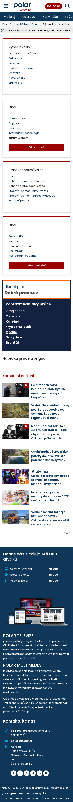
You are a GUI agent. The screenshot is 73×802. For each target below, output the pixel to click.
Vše (11, 113)
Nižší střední (16, 251)
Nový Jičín (15, 337)
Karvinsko (50, 16)
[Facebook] (13, 773)
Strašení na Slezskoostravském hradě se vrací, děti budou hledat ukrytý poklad (50, 478)
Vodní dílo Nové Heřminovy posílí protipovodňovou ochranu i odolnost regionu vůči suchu (50, 412)
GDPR (36, 798)
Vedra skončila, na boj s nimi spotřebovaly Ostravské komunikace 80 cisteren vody (50, 518)
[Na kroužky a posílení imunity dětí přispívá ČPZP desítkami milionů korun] (15, 497)
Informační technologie (24, 133)
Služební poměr (19, 200)
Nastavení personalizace (16, 798)
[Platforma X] (26, 773)
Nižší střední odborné (23, 256)
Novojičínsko (17, 78)
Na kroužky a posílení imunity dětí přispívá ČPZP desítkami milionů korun (50, 496)
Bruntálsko (15, 83)
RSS (47, 798)
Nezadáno (16, 241)
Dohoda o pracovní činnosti (27, 181)
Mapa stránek (63, 798)
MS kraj (9, 16)
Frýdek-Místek (18, 327)
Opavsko (14, 73)
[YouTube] (46, 773)
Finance (14, 128)
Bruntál (12, 342)
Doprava (14, 123)
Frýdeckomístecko (21, 68)
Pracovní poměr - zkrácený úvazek (32, 196)
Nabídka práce (27, 24)
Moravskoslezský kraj (22, 53)
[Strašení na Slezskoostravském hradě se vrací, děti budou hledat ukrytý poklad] (15, 476)
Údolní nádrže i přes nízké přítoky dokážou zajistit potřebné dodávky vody (49, 456)
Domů (6, 24)
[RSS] (39, 773)
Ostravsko (15, 58)
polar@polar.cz (22, 741)
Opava (11, 332)
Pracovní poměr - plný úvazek (28, 191)
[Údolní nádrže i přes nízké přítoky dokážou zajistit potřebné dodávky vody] (15, 456)
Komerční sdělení (18, 375)
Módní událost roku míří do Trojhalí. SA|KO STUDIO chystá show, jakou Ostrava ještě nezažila (49, 432)
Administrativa (18, 118)
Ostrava (28, 16)
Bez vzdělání (17, 236)
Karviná (12, 321)
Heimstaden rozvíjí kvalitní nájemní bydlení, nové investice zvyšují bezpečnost (48, 391)
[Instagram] (20, 773)
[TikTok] (33, 773)
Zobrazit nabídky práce (28, 304)
